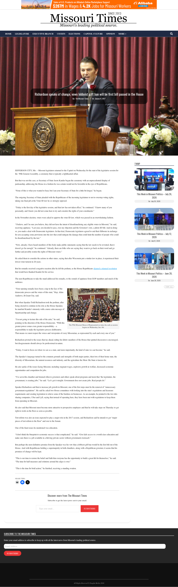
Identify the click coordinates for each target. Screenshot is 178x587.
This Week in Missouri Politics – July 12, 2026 (154, 235)
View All (169, 287)
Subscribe (89, 508)
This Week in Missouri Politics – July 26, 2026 (154, 196)
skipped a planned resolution (105, 268)
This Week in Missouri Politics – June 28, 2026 (154, 275)
